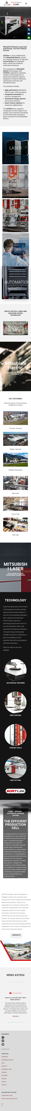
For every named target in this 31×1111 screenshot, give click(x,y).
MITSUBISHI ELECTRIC (7, 1060)
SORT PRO (4, 1066)
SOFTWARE (5, 1075)
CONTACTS (16, 935)
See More (16, 1016)
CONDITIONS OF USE (7, 1095)
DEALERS (4, 1078)
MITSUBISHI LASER (7, 1069)
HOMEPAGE (5, 1056)
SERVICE (4, 1081)
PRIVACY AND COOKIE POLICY (9, 1098)
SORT (3, 1063)
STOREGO (4, 1072)
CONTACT (4, 1085)
